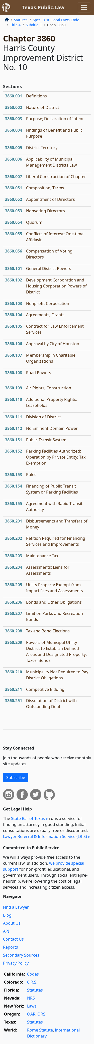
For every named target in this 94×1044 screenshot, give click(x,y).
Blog (7, 915)
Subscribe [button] (15, 777)
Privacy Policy (16, 963)
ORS (41, 1014)
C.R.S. (32, 982)
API (6, 931)
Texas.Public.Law (43, 7)
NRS (31, 998)
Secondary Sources (21, 955)
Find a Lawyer (16, 907)
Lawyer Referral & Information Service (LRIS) (45, 836)
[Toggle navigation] (84, 7)
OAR (31, 1014)
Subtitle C (34, 24)
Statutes (21, 19)
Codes (33, 974)
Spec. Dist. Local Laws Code (56, 19)
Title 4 (15, 24)
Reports (10, 947)
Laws (32, 1006)
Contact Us (13, 939)
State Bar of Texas (28, 818)
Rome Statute (40, 1030)
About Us (12, 923)
